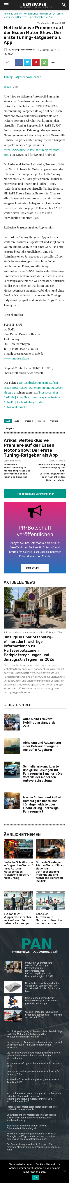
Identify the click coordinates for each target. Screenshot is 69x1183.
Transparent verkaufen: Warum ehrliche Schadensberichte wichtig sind (27, 1127)
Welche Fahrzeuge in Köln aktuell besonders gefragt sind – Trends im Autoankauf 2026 (43, 1015)
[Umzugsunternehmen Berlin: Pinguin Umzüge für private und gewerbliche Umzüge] (13, 1002)
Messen (41, 421)
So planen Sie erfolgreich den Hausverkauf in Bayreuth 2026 (34, 1064)
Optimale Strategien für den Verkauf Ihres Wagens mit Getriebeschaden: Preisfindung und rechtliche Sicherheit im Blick (50, 872)
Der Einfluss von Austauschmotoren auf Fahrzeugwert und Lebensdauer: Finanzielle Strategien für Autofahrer (34, 1045)
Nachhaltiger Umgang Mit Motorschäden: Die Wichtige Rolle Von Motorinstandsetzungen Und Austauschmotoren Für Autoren (34, 1034)
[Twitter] (27, 62)
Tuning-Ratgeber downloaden (22, 77)
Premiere (54, 421)
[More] (53, 62)
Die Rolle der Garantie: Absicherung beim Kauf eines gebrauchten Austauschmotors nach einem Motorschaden (33, 1055)
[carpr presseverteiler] (6, 50)
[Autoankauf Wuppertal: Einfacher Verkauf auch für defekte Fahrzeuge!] (18, 900)
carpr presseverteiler (23, 50)
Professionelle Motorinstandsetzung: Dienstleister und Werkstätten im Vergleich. (32, 1108)
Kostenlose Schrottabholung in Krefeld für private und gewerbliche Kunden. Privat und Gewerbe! (17, 470)
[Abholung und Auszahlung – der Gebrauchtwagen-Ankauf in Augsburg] (12, 746)
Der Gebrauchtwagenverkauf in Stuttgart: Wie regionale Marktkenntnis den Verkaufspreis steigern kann (33, 1147)
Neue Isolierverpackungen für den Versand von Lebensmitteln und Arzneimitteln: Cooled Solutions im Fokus (43, 987)
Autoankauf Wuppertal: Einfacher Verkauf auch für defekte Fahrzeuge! (17, 918)
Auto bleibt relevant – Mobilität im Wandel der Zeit (40, 722)
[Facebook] (19, 62)
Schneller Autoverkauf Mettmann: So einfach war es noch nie (50, 918)
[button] (64, 5)
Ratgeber (10, 428)
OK (35, 1177)
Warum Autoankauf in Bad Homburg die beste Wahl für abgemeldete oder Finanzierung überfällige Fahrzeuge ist (42, 804)
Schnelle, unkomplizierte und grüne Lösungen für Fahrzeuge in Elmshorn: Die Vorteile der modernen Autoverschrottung (42, 774)
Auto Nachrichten (12, 632)
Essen (7, 86)
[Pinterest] (36, 62)
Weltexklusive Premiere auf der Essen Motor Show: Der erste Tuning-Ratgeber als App (33, 387)
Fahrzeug (28, 421)
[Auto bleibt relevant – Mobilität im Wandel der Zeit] (12, 722)
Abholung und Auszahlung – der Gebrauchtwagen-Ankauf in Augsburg (42, 746)
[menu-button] (6, 5)
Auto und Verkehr (13, 13)
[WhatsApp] (44, 62)
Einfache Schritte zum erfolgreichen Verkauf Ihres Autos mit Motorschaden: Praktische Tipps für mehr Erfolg (18, 870)
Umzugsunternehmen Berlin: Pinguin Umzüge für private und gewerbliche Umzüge (41, 1001)
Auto (17, 421)
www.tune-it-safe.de (16, 358)
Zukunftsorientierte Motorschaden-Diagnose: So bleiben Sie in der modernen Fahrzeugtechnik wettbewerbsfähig (31, 1118)
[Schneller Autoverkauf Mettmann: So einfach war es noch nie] (50, 900)
